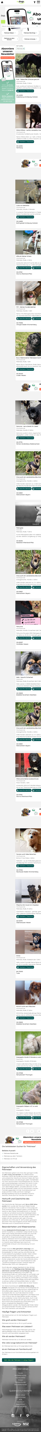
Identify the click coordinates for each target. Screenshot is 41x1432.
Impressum (20, 1402)
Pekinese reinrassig (30, 39)
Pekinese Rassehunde (11, 1153)
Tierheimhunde (20, 1382)
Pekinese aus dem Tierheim (11, 39)
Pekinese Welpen (10, 33)
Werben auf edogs (20, 1406)
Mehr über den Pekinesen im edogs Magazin (19, 1360)
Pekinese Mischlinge (30, 33)
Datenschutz (20, 1404)
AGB (20, 1399)
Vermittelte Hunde (20, 1384)
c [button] (17, 66)
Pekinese (20, 49)
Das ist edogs (20, 1395)
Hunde (20, 1373)
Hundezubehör (20, 1378)
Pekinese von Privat (10, 1159)
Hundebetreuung (20, 1375)
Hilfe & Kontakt (21, 1397)
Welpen (20, 1380)
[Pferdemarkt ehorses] (16, 1424)
